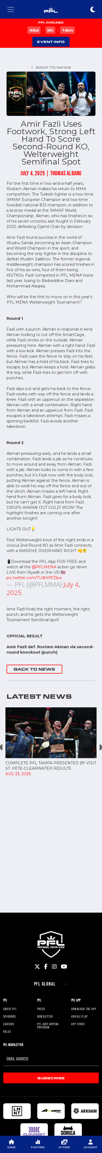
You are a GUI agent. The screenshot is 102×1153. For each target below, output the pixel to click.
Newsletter (45, 1016)
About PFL (10, 1009)
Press (41, 1009)
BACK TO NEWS (34, 669)
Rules (7, 1031)
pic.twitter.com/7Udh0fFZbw (34, 577)
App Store (78, 1024)
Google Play (79, 1016)
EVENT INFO (51, 41)
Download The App (83, 1009)
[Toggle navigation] (10, 9)
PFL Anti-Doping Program (48, 1026)
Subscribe (51, 1078)
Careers (8, 1024)
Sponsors (9, 1016)
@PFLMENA (44, 566)
